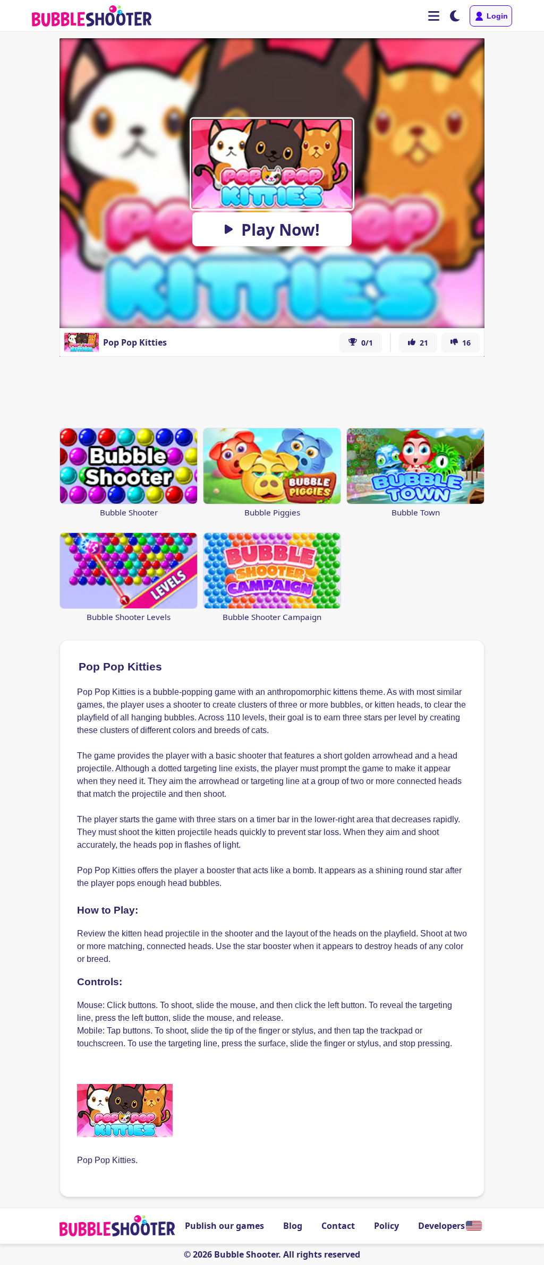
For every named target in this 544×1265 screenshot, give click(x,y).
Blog (292, 1226)
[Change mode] (454, 16)
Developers (441, 1226)
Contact (338, 1226)
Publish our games (224, 1226)
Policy (386, 1226)
